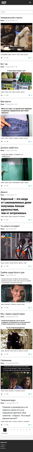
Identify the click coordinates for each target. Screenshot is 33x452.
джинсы (16, 138)
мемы (2, 92)
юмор (21, 54)
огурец (14, 92)
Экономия (22, 216)
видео (10, 54)
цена (10, 92)
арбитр (21, 263)
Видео (2, 20)
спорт (25, 263)
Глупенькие (6, 360)
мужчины (11, 390)
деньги (26, 54)
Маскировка (16, 182)
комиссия (13, 304)
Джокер (7, 351)
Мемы (2, 67)
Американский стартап (11, 18)
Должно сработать (9, 148)
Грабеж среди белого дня (12, 272)
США (18, 54)
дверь (22, 182)
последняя (4, 433)
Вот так (4, 64)
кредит (27, 182)
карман (22, 138)
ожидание (26, 421)
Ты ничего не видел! (10, 226)
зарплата (11, 138)
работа (14, 54)
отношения (17, 390)
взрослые (16, 216)
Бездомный (4, 54)
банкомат (7, 304)
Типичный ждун (8, 400)
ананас (18, 92)
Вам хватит (6, 101)
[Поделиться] (5, 57)
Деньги (4, 192)
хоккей (11, 263)
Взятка (16, 263)
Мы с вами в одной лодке (13, 314)
